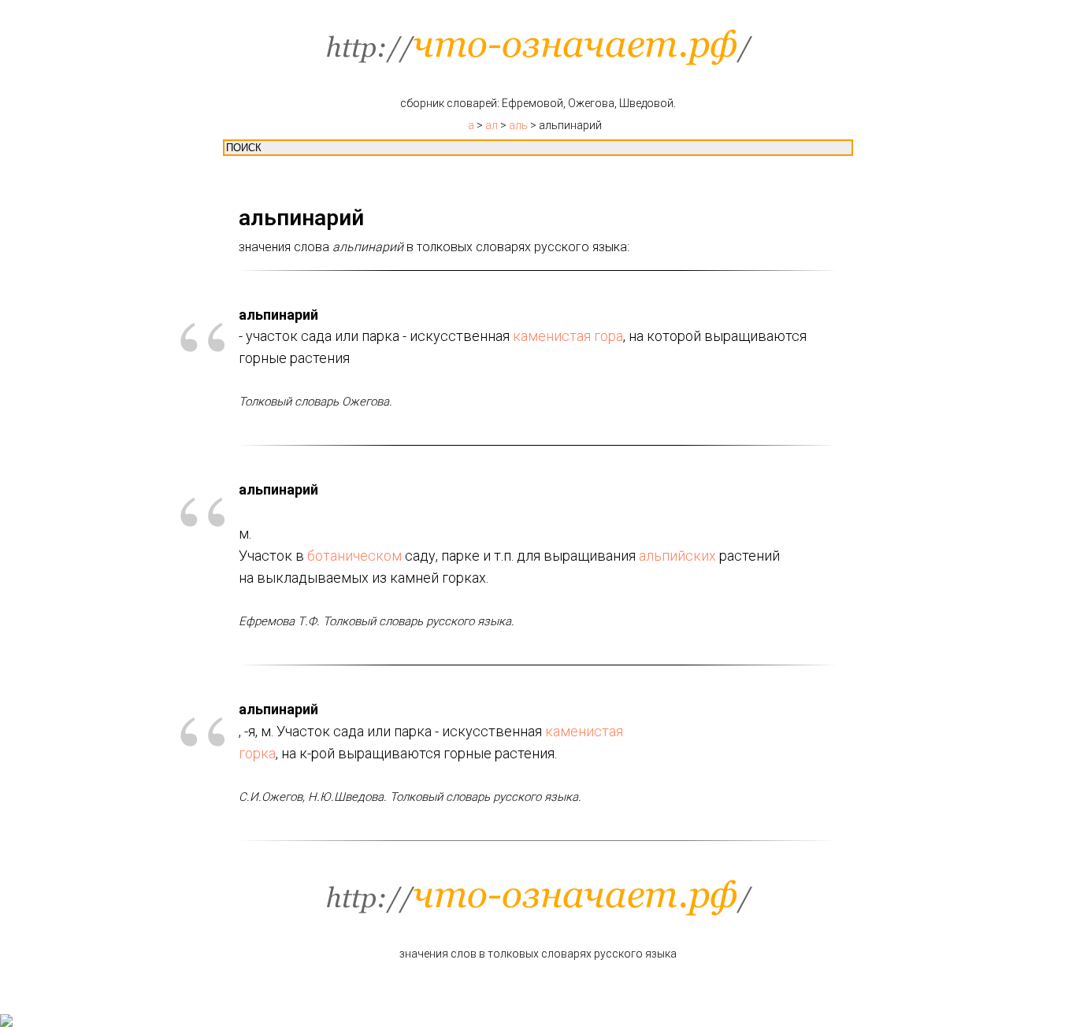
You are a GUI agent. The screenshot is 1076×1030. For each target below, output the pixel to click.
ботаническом (354, 555)
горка (257, 753)
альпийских (677, 555)
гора (608, 336)
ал (491, 125)
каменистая (552, 336)
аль (518, 125)
